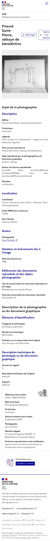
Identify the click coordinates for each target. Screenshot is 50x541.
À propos (38, 520)
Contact (28, 520)
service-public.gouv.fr (25, 508)
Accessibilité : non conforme (12, 520)
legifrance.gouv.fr (9, 513)
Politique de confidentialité (24, 533)
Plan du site (8, 528)
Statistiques (25, 525)
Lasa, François (8, 240)
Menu (46, 3)
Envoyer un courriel (25, 463)
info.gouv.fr (7, 508)
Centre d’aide (39, 525)
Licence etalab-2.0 (22, 538)
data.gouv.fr (26, 513)
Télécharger (30, 35)
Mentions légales (7, 533)
